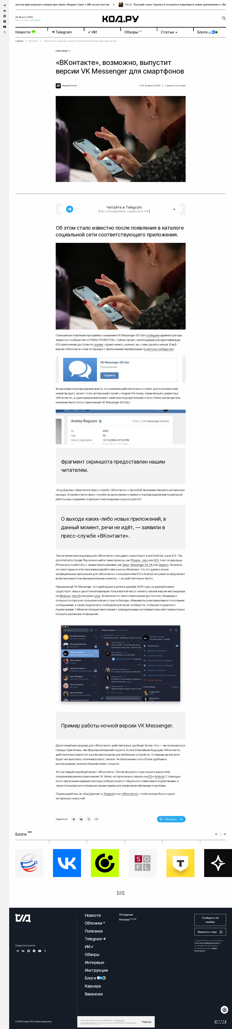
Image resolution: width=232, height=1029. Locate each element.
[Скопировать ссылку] (96, 819)
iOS (150, 776)
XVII (156, 560)
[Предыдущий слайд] (216, 834)
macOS (76, 596)
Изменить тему (207, 931)
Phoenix (135, 560)
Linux (97, 596)
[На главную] (121, 19)
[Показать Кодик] (224, 1010)
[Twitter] (89, 819)
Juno (145, 560)
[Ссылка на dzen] (4, 21)
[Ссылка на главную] (23, 918)
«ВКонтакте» (129, 793)
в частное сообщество (159, 349)
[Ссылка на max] (4, 16)
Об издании (126, 914)
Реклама (126, 919)
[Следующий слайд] (224, 834)
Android (159, 776)
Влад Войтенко (69, 85)
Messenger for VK (141, 564)
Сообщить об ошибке (210, 919)
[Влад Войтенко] (58, 85)
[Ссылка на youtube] (4, 26)
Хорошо (146, 1021)
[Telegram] (73, 819)
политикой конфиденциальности (207, 943)
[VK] (81, 819)
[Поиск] (224, 18)
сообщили (152, 335)
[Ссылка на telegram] (4, 5)
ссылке (98, 344)
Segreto (163, 564)
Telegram (109, 793)
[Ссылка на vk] (4, 10)
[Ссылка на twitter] (4, 32)
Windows (64, 596)
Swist (125, 564)
